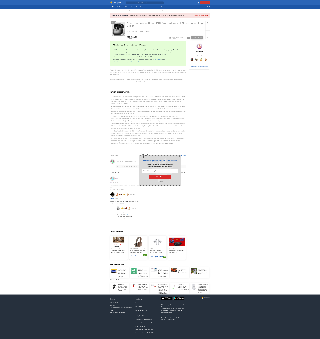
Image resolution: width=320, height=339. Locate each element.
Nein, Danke (160, 181)
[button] (160, 160)
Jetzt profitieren (160, 177)
